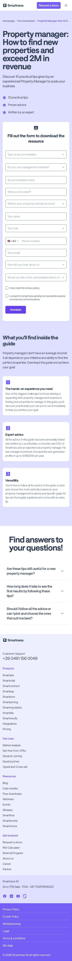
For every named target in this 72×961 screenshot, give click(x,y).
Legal (6, 931)
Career (7, 863)
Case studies (10, 788)
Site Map (8, 945)
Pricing (7, 729)
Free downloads (12, 793)
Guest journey (11, 761)
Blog (5, 782)
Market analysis (12, 745)
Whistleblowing (12, 923)
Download (15, 309)
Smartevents (10, 820)
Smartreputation (12, 707)
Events (6, 804)
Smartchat (9, 680)
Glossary (8, 809)
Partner (7, 869)
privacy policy (32, 287)
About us (8, 858)
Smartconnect (11, 685)
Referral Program (13, 853)
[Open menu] (66, 5)
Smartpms (9, 696)
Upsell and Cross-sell (15, 766)
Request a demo (12, 842)
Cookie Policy (11, 916)
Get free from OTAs (14, 750)
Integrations (10, 723)
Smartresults (10, 718)
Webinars (8, 799)
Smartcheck (10, 826)
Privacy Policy (11, 909)
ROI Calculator (11, 847)
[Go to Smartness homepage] (13, 5)
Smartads (8, 675)
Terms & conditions (14, 938)
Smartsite (8, 712)
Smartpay (8, 691)
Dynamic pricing (12, 756)
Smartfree (9, 815)
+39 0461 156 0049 (20, 658)
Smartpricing (10, 702)
